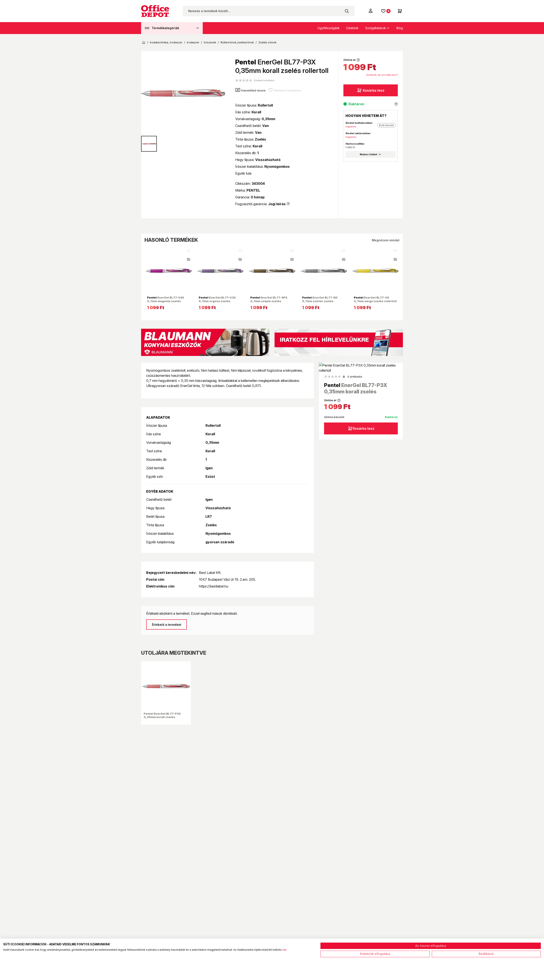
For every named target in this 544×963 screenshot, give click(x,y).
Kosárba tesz (373, 90)
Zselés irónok (267, 42)
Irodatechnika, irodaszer (166, 42)
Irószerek (210, 42)
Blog (400, 28)
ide (284, 949)
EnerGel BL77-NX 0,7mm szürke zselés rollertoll (320, 301)
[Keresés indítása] (346, 11)
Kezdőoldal (143, 42)
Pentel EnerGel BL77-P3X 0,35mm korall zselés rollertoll (162, 717)
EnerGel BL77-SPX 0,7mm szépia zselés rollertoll (269, 301)
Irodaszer (193, 42)
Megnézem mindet (386, 240)
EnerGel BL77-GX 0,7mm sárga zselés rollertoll (375, 299)
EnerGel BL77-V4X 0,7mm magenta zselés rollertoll (165, 301)
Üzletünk (352, 28)
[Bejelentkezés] (371, 10)
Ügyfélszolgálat (328, 28)
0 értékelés (352, 376)
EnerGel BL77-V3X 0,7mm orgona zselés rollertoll (217, 301)
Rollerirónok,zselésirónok (237, 42)
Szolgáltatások (375, 28)
